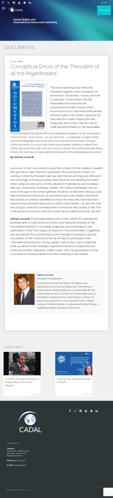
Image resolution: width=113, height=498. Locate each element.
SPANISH (103, 3)
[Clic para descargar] (28, 106)
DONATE (105, 10)
